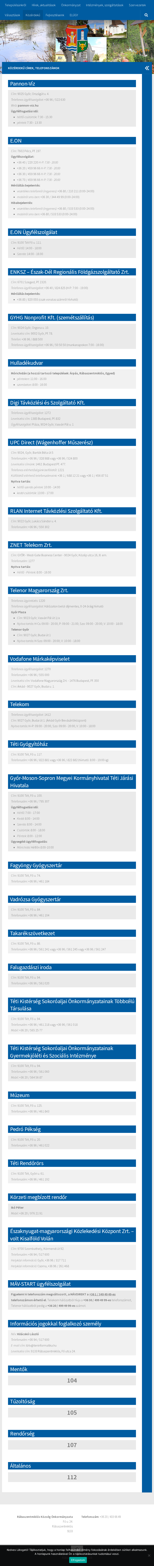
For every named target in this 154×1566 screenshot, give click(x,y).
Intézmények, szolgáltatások (104, 5)
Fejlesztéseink (55, 15)
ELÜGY (74, 15)
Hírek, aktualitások (44, 5)
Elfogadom (78, 1560)
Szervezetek (137, 5)
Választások (12, 15)
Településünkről (15, 5)
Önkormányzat (70, 5)
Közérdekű (33, 15)
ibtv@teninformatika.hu (41, 1345)
